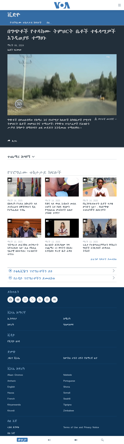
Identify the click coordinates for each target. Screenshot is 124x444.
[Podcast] (47, 300)
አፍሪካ (10, 324)
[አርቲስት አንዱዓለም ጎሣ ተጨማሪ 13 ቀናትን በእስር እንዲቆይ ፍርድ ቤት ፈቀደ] (62, 228)
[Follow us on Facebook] (10, 300)
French (11, 398)
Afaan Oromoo (15, 374)
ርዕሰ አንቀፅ (13, 427)
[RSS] (40, 300)
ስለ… (49, 22)
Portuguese (69, 380)
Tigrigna (67, 404)
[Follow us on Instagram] (25, 300)
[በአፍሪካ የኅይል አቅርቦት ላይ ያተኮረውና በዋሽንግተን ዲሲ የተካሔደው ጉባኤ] (24, 187)
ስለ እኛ (11, 433)
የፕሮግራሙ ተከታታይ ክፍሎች (25, 22)
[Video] (76, 440)
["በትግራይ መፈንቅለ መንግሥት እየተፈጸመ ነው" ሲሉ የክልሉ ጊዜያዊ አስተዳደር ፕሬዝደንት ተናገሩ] (24, 228)
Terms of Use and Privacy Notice (81, 427)
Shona (66, 386)
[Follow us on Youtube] (18, 300)
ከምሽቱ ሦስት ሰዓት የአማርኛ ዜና (80, 358)
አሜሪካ (66, 318)
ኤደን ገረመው (14, 49)
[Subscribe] (54, 300)
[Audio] (49, 440)
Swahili (66, 398)
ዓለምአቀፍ (68, 324)
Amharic (11, 380)
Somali (66, 392)
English (11, 386)
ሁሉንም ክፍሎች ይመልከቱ (104, 259)
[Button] (12, 142)
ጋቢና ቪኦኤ (13, 358)
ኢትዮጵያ (12, 318)
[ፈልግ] (102, 440)
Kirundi (11, 410)
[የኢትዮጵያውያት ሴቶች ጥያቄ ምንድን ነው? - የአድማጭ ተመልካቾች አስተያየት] (100, 187)
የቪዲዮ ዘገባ (13, 341)
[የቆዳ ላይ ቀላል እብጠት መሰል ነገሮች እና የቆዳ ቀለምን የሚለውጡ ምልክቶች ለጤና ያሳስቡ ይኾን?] (62, 187)
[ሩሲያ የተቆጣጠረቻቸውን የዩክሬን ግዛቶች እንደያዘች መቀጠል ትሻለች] (100, 228)
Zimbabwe (68, 410)
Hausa (10, 392)
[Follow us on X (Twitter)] (32, 300)
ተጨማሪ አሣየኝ (19, 157)
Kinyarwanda (14, 404)
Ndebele (67, 374)
